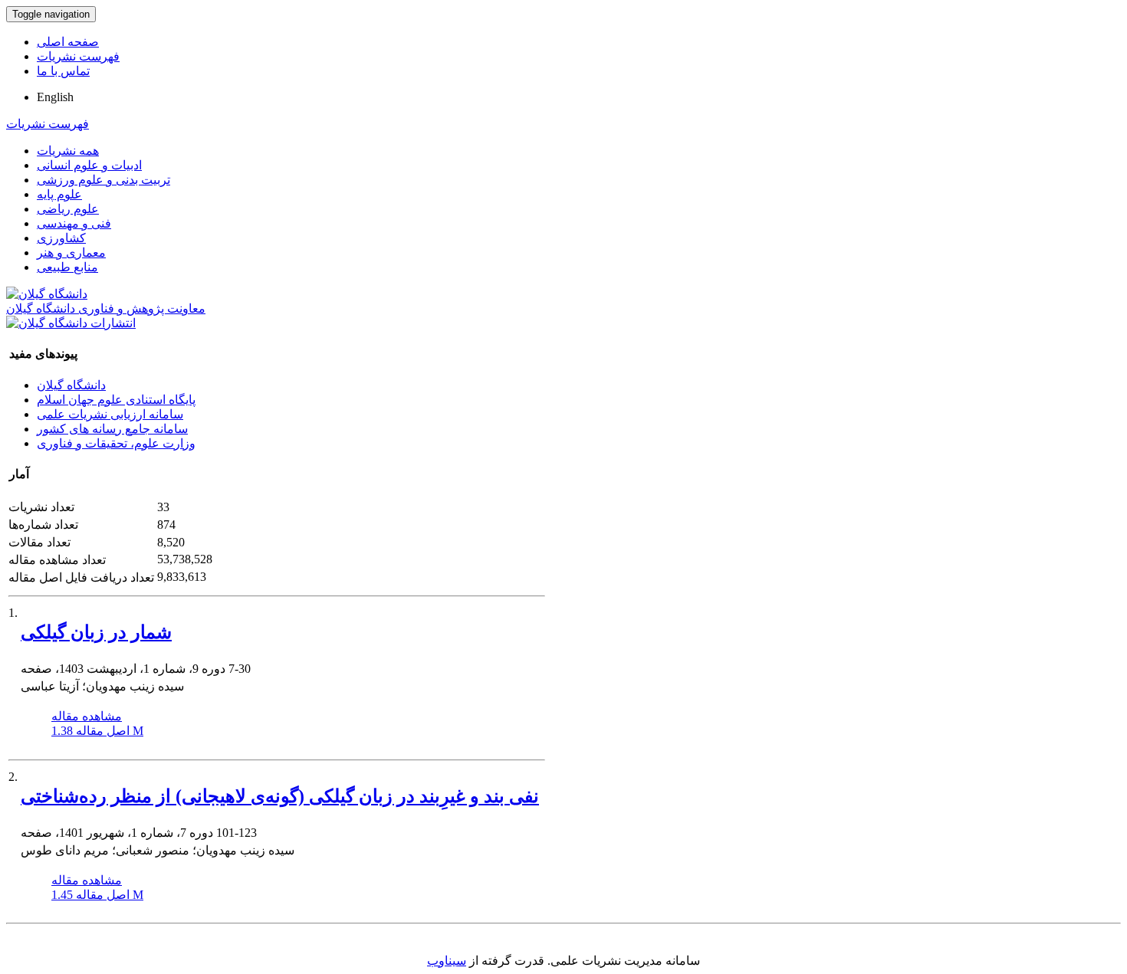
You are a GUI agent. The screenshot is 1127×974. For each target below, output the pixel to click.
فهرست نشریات (78, 56)
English (55, 96)
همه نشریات (68, 150)
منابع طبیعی (67, 267)
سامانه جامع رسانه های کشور (112, 428)
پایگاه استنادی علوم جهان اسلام (116, 399)
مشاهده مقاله (86, 716)
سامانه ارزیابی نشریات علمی (110, 414)
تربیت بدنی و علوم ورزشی (103, 179)
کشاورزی (61, 237)
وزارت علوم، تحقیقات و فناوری (116, 443)
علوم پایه (59, 194)
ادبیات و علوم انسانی (89, 165)
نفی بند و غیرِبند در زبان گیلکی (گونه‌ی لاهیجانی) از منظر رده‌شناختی (280, 796)
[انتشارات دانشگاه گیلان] (71, 323)
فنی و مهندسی (74, 223)
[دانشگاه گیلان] (46, 293)
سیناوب (446, 960)
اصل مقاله (97, 730)
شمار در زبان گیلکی (96, 632)
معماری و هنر (71, 252)
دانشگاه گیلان (71, 385)
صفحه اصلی (68, 41)
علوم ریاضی (68, 208)
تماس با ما (63, 70)
